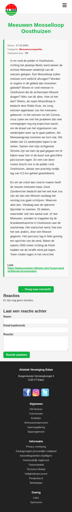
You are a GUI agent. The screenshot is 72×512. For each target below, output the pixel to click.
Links (36, 497)
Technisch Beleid (36, 469)
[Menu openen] (64, 5)
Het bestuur (36, 409)
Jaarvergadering (36, 427)
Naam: (7, 316)
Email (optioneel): (14, 325)
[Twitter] (45, 395)
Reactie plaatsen (16, 354)
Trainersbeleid (36, 464)
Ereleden (36, 418)
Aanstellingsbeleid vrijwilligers (36, 455)
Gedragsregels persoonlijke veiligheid (36, 451)
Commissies (36, 413)
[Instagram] (36, 395)
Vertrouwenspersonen (36, 422)
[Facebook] (27, 395)
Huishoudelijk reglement (36, 460)
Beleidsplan (36, 482)
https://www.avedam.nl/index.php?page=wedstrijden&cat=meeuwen (36, 270)
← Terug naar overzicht (36, 289)
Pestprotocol (36, 478)
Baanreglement (36, 431)
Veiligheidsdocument (36, 473)
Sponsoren (36, 502)
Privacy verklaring (36, 446)
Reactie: (8, 334)
